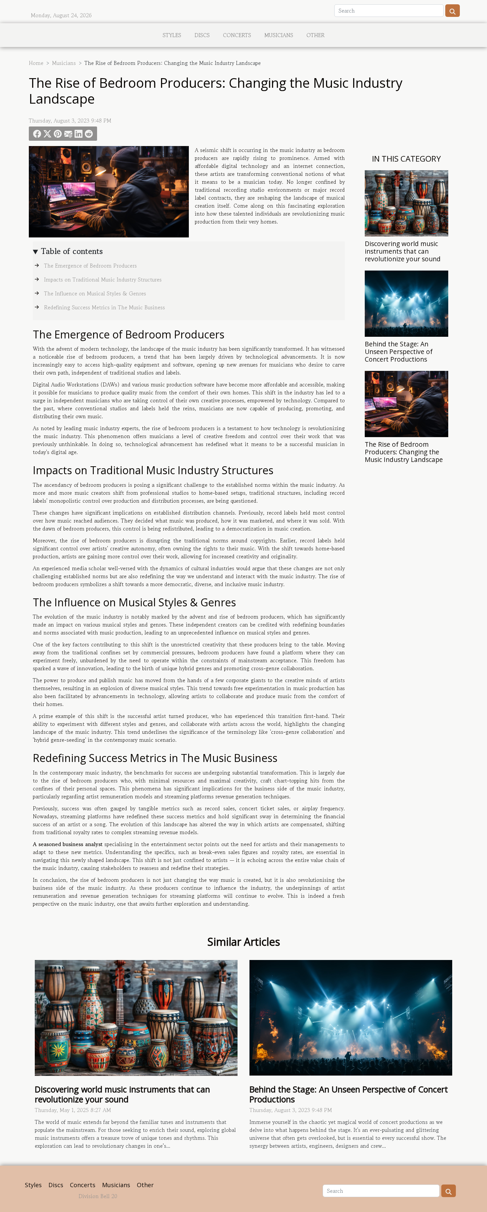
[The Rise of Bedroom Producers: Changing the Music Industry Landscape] (406, 403)
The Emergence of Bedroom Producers (90, 266)
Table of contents (72, 251)
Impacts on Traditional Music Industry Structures (103, 279)
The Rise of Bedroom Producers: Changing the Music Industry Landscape (404, 452)
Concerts (237, 35)
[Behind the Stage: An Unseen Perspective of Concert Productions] (406, 303)
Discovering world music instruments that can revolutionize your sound (403, 251)
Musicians (278, 35)
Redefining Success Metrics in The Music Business (104, 307)
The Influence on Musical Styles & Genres (95, 293)
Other (315, 35)
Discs (202, 35)
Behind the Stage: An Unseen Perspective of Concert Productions (399, 351)
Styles (172, 35)
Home (36, 63)
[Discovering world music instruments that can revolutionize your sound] (406, 202)
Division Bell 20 (98, 1196)
